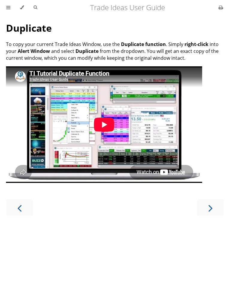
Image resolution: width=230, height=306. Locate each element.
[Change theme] (22, 7)
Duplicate (29, 28)
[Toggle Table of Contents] (8, 7)
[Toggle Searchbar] (35, 7)
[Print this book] (221, 7)
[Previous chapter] (19, 207)
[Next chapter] (210, 207)
